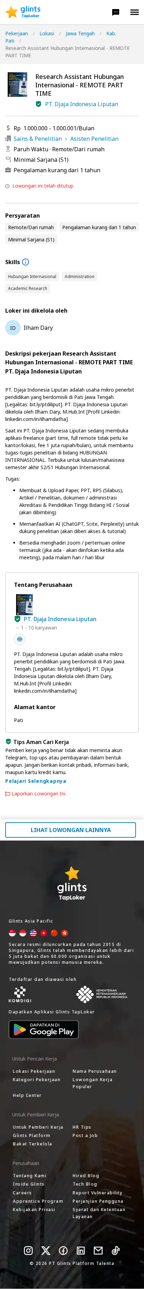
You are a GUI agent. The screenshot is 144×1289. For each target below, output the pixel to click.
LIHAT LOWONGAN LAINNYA (71, 830)
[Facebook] (63, 1251)
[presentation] (23, 12)
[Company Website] (19, 639)
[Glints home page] (23, 12)
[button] (115, 12)
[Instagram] (28, 1251)
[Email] (98, 1251)
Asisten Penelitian (94, 139)
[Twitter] (46, 1251)
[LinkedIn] (81, 1251)
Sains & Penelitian (38, 139)
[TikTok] (116, 1251)
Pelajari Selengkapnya (35, 781)
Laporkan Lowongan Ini (38, 793)
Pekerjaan (16, 33)
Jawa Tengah (80, 33)
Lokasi (46, 33)
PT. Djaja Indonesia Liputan (81, 104)
